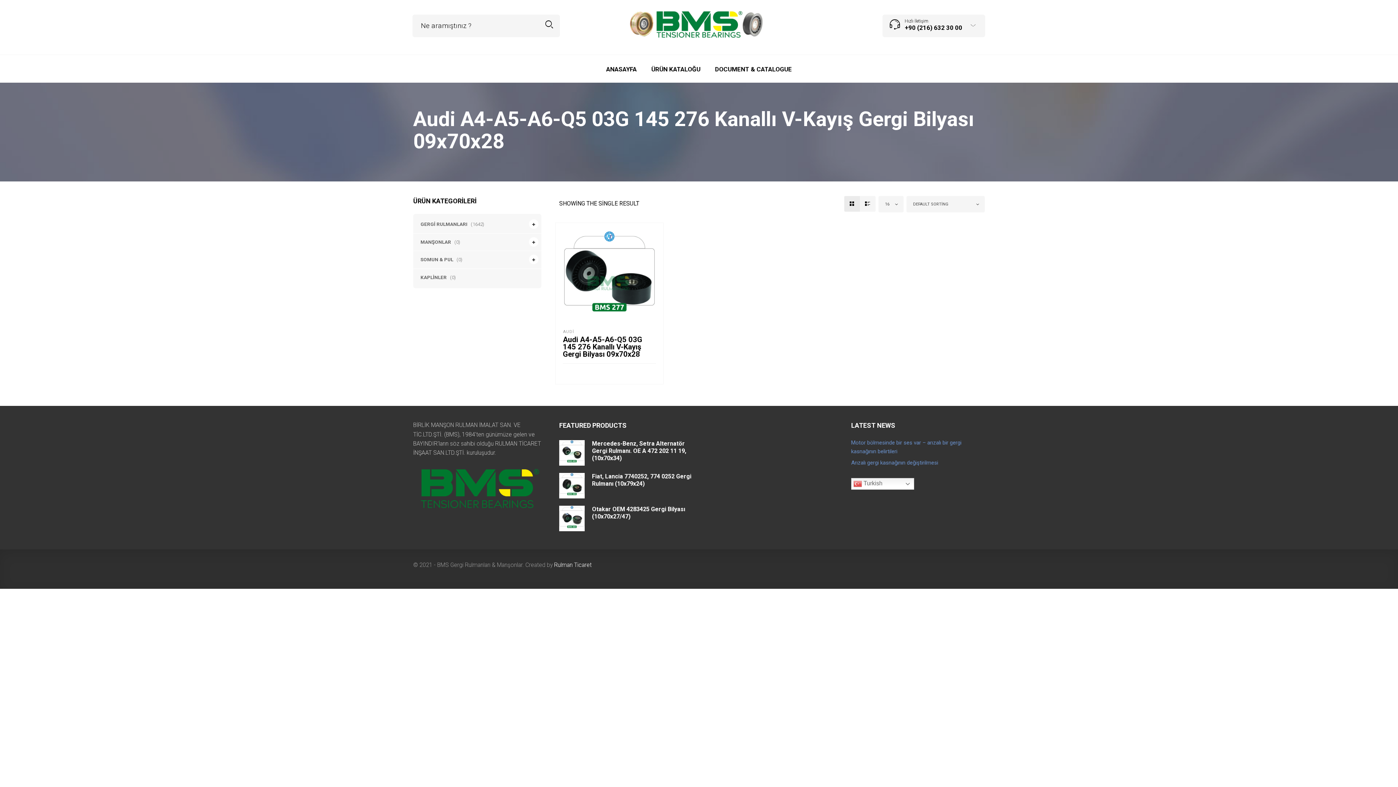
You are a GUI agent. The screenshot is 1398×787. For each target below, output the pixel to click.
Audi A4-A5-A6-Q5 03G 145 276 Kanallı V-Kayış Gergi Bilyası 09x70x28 (602, 347)
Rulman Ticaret (573, 564)
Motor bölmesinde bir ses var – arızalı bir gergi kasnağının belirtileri (906, 447)
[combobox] (891, 204)
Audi (568, 331)
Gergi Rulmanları (443, 224)
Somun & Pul (436, 259)
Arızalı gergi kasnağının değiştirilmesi (894, 462)
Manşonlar (435, 242)
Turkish (872, 483)
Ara (549, 25)
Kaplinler (433, 277)
